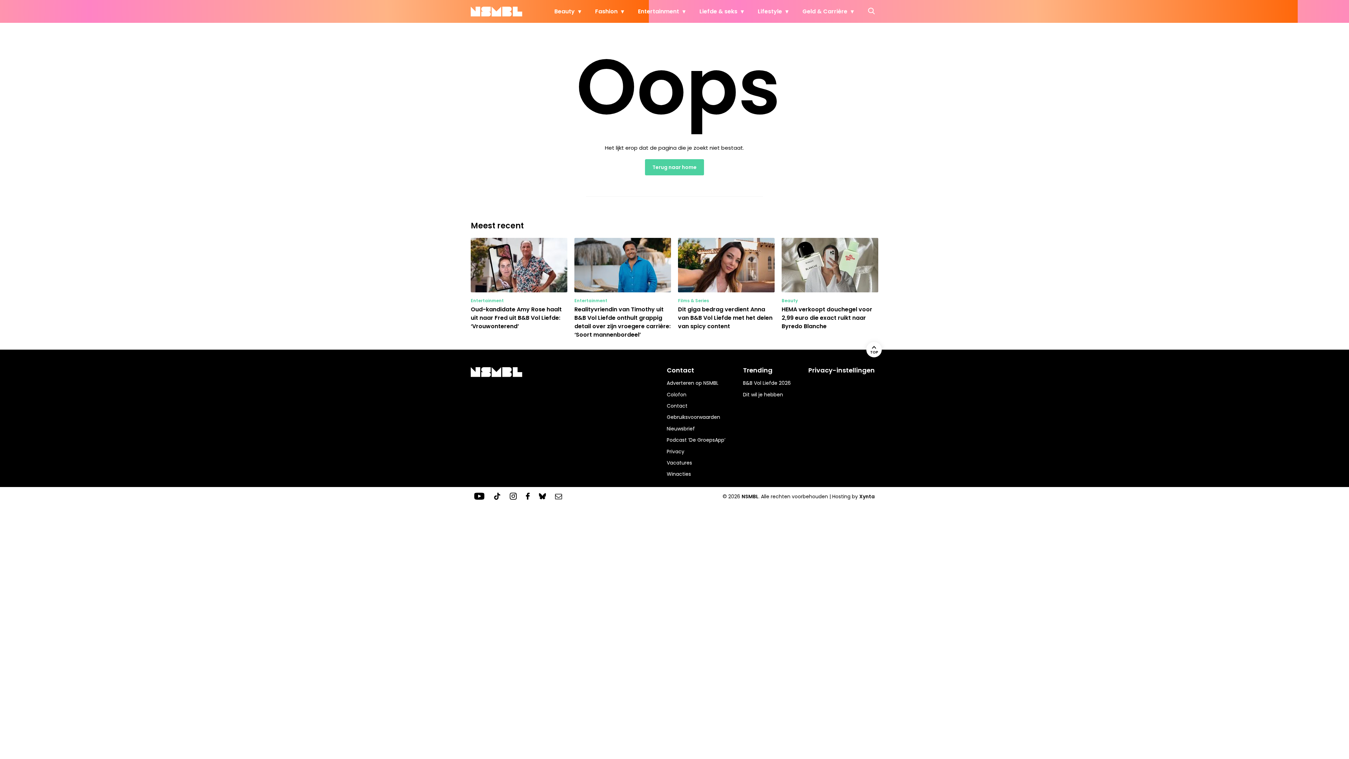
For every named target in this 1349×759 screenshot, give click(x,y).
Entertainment (658, 11)
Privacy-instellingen (841, 370)
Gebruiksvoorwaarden (693, 417)
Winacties (679, 474)
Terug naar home (674, 167)
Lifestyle (770, 11)
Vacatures (679, 462)
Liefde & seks (718, 11)
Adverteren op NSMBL (692, 383)
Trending (758, 370)
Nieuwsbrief (681, 428)
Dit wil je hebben (763, 394)
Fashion (606, 11)
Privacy (675, 451)
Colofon (676, 394)
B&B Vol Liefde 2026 (767, 383)
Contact (677, 405)
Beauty (564, 11)
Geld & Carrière (824, 11)
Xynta (867, 496)
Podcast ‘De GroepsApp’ (696, 439)
